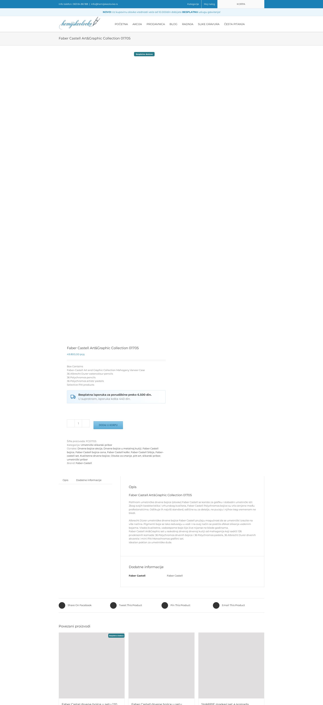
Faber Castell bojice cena (91, 452)
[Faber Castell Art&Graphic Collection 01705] (108, 196)
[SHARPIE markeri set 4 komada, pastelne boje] (231, 665)
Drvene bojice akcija (90, 448)
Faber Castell (175, 575)
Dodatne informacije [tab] (88, 480)
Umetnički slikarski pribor (96, 444)
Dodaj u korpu (108, 425)
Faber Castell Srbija (142, 452)
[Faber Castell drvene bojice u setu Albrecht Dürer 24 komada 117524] (161, 665)
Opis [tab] (65, 480)
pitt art (137, 455)
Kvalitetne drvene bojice (95, 455)
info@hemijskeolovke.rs (104, 4)
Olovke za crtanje (121, 455)
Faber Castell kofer (118, 452)
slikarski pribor (151, 455)
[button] (259, 24)
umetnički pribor (77, 459)
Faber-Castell (84, 463)
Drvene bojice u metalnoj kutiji (122, 448)
